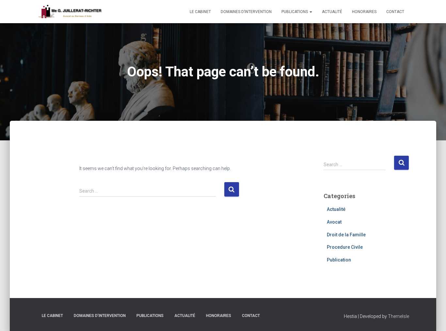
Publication (339, 259)
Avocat (334, 222)
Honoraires (364, 11)
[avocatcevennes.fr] (70, 12)
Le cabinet (200, 11)
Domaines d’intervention (246, 11)
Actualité (332, 11)
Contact (395, 11)
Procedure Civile (345, 247)
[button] (310, 11)
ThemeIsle (398, 316)
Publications (295, 11)
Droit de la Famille (346, 234)
